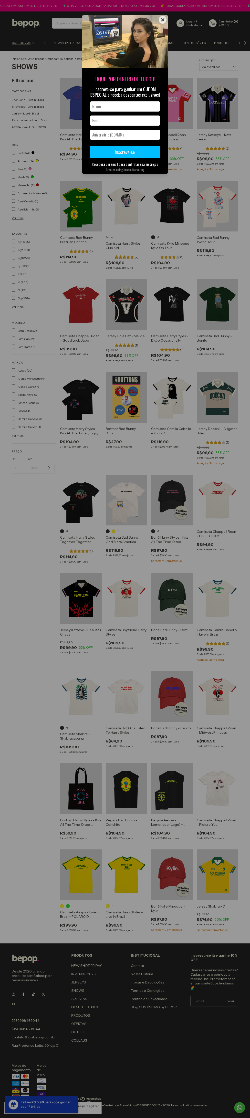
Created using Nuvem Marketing (125, 169)
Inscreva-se (125, 152)
